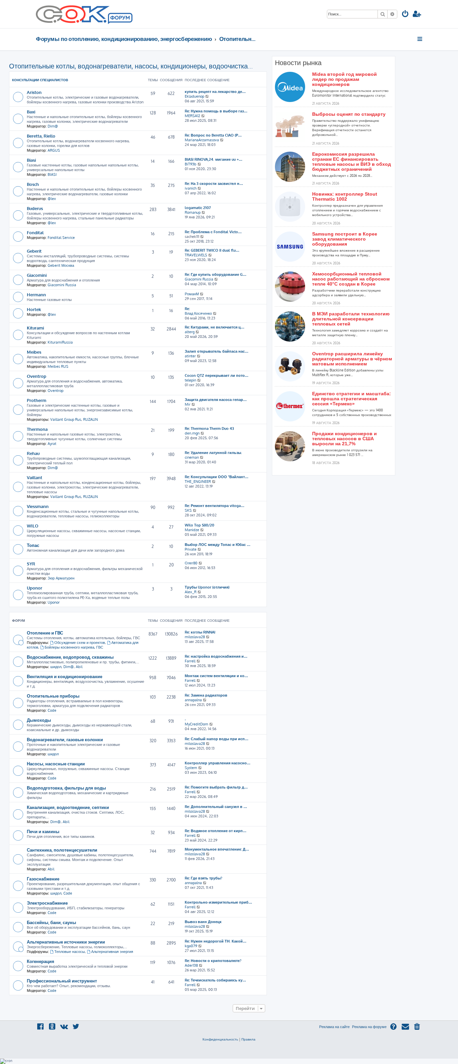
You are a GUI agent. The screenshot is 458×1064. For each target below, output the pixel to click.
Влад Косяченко (198, 313)
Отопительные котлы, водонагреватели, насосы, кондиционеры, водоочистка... (131, 65)
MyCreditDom (196, 724)
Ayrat (52, 443)
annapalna (193, 700)
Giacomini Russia (62, 285)
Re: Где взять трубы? (203, 878)
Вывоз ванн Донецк (203, 921)
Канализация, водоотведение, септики (68, 807)
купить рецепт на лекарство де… (215, 91)
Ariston (34, 92)
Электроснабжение (47, 903)
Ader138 (191, 965)
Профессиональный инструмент (62, 980)
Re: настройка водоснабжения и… (216, 656)
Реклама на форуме (369, 1026)
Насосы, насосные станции (56, 763)
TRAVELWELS (196, 255)
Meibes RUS (58, 366)
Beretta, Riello (41, 136)
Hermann (36, 294)
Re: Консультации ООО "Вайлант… (216, 476)
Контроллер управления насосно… (217, 763)
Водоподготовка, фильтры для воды (66, 788)
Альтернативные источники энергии (66, 942)
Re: (187, 308)
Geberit (34, 251)
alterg (189, 332)
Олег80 (191, 563)
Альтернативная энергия (112, 951)
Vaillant (34, 477)
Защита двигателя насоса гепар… (216, 399)
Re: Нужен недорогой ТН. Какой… (215, 941)
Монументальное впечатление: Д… (217, 849)
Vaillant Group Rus (65, 419)
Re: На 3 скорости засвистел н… (214, 183)
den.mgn (192, 433)
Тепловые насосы (69, 951)
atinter (190, 356)
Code (52, 710)
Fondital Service (61, 237)
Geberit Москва (61, 265)
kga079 (191, 946)
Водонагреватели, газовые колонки (65, 739)
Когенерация (40, 961)
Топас (33, 545)
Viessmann (38, 506)
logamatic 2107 (198, 207)
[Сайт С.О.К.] (84, 14)
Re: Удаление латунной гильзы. (213, 452)
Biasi (31, 160)
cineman (192, 457)
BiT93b (190, 164)
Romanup (193, 212)
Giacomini (37, 275)
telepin (190, 380)
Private (190, 549)
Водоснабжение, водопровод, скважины (70, 657)
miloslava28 (195, 637)
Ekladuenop (194, 96)
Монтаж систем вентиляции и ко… (216, 675)
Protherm (36, 400)
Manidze (192, 529)
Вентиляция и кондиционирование (64, 676)
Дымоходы (39, 720)
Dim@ (53, 126)
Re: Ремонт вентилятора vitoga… (214, 505)
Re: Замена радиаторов (206, 695)
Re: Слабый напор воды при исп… (216, 739)
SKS (188, 510)
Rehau (33, 453)
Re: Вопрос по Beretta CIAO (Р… (213, 135)
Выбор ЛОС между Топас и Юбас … (217, 544)
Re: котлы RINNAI (200, 632)
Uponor (34, 588)
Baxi (31, 111)
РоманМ (192, 294)
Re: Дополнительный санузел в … (216, 806)
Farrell (190, 661)
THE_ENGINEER (198, 481)
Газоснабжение (43, 878)
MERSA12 (192, 115)
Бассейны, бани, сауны (51, 922)
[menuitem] (405, 14)
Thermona (37, 429)
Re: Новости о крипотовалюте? (213, 960)
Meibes (34, 352)
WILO (32, 525)
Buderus (35, 208)
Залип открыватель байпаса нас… (216, 351)
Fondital (35, 232)
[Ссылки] (420, 39)
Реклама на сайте (334, 1026)
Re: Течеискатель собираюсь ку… (215, 980)
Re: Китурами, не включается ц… (214, 327)
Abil (79, 666)
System (191, 767)
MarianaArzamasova (202, 140)
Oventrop (36, 376)
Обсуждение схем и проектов (79, 642)
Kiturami (35, 328)
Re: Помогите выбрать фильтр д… (216, 787)
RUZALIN (90, 419)
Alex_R (190, 592)
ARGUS (54, 150)
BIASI (52, 174)
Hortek (34, 309)
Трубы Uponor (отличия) (207, 587)
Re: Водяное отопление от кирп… (215, 830)
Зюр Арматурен (61, 578)
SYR (31, 563)
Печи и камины (43, 831)
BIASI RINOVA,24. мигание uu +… (213, 159)
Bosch (33, 184)
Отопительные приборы (53, 696)
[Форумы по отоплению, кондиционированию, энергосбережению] (119, 19)
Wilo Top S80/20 (199, 525)
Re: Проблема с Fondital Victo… (213, 232)
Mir (187, 404)
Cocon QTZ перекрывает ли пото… (216, 375)
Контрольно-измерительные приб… (218, 902)
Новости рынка (298, 62)
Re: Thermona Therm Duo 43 (209, 428)
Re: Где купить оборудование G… (215, 274)
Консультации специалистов (40, 80)
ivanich (190, 188)
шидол (55, 666)
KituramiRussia (60, 342)
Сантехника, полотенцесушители (62, 850)
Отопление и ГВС (45, 633)
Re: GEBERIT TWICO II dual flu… (212, 250)
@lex (52, 198)
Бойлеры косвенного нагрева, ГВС (74, 647)
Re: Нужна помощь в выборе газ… (216, 111)
